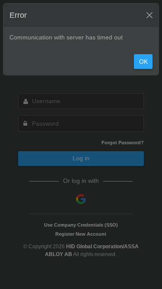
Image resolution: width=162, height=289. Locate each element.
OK (143, 61)
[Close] (149, 15)
